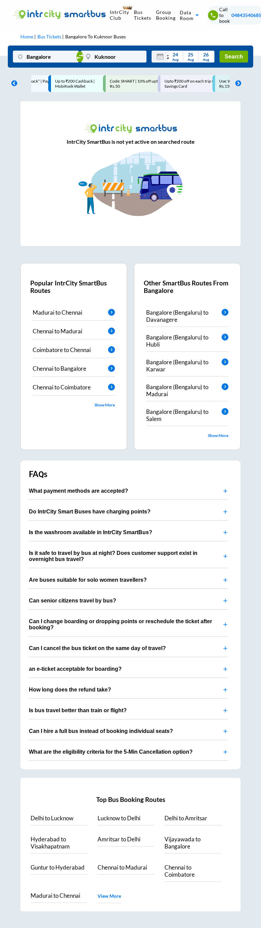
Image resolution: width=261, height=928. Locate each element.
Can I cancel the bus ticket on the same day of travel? (97, 648)
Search (234, 56)
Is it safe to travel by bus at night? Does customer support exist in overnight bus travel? (113, 556)
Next (236, 83)
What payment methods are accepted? (78, 491)
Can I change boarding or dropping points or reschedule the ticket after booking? (120, 624)
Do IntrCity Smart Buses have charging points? (90, 511)
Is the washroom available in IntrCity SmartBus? (90, 532)
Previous (12, 83)
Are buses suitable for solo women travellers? (88, 580)
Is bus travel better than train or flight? (78, 710)
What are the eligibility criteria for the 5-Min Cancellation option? (111, 752)
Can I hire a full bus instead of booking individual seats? (101, 731)
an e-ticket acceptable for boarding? (75, 669)
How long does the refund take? (70, 690)
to (52, 818)
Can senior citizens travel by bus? (72, 600)
